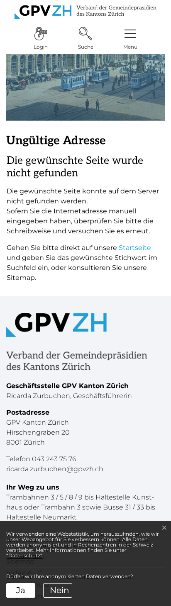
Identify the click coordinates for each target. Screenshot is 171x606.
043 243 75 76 (54, 459)
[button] (130, 39)
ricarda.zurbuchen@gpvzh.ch (54, 469)
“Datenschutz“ (24, 555)
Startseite (135, 248)
